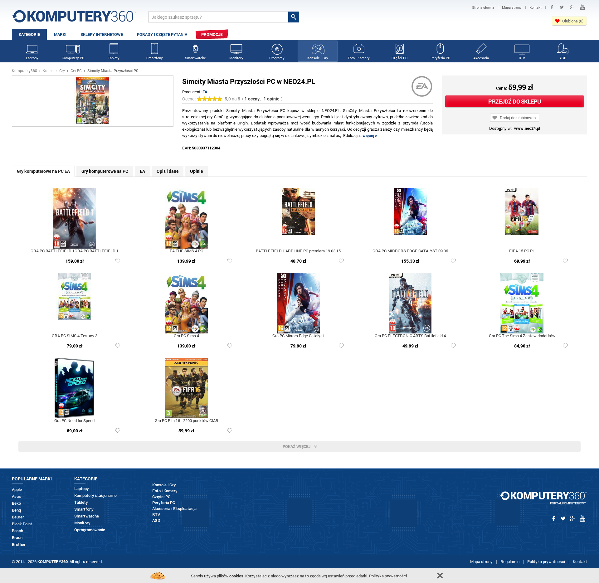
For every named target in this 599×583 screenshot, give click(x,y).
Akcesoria (481, 58)
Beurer (18, 517)
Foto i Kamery (359, 58)
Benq (16, 510)
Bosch (17, 531)
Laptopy (32, 58)
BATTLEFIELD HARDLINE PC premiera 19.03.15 (298, 251)
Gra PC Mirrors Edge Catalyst (298, 336)
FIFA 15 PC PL (522, 251)
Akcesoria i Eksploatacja (174, 509)
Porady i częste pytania (162, 34)
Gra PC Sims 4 (186, 336)
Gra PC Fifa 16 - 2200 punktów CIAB (186, 421)
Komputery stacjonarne (95, 495)
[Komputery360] (74, 18)
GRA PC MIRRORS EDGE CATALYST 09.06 (410, 251)
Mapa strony (481, 561)
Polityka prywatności (546, 561)
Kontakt (580, 561)
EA (204, 92)
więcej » (370, 135)
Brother (19, 544)
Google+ (572, 7)
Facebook (552, 7)
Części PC (399, 58)
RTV (522, 58)
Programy (277, 58)
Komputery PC (73, 58)
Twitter (562, 7)
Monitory (236, 58)
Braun (17, 538)
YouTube (582, 7)
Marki (60, 34)
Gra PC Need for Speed (74, 421)
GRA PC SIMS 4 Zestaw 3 (74, 336)
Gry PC (76, 70)
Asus (16, 496)
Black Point (22, 524)
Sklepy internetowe (101, 34)
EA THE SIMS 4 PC (186, 251)
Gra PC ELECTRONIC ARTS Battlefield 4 (410, 336)
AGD (562, 58)
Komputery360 (24, 70)
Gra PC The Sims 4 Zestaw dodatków (522, 336)
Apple (17, 490)
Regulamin (509, 561)
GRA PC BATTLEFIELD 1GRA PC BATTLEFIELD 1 (75, 251)
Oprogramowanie (89, 530)
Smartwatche (195, 58)
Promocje (211, 34)
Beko (16, 503)
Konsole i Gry (317, 58)
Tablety (113, 58)
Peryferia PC (440, 58)
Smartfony (154, 58)
